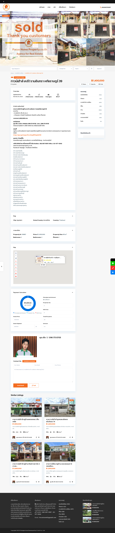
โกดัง (82, 121)
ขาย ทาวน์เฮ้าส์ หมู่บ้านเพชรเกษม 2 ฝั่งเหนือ (26, 420)
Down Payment (17, 323)
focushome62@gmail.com (47, 517)
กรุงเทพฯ (14, 84)
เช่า (55, 7)
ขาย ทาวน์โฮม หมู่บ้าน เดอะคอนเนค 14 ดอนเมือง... (59, 465)
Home (12, 73)
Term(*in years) (47, 316)
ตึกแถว (82, 98)
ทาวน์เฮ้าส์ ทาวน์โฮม (19, 73)
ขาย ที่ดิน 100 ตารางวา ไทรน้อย (97, 511)
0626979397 (106, 7)
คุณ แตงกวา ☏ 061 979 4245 (24, 437)
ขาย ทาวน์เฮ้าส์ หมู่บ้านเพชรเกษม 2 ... (98, 518)
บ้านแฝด (83, 114)
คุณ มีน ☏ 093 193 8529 (22, 482)
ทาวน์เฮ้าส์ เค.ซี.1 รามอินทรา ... (52, 257)
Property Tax (47, 302)
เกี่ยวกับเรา (62, 7)
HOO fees (45, 309)
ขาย (49, 7)
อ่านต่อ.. (20, 518)
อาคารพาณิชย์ (84, 117)
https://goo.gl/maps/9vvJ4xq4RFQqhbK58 (27, 135)
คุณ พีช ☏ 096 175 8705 (50, 337)
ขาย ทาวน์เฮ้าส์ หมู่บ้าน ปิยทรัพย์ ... (98, 504)
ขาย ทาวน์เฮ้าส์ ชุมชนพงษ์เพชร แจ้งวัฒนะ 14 (57, 420)
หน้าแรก (41, 7)
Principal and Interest (49, 297)
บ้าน (82, 110)
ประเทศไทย (46, 220)
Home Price (16, 316)
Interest (45, 323)
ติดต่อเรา (72, 7)
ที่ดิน (82, 106)
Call (34, 385)
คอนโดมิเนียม (84, 95)
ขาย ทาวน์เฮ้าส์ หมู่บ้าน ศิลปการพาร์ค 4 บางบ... (26, 465)
